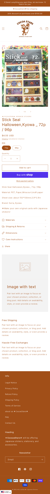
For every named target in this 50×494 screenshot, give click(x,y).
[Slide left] (19, 111)
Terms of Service (13, 406)
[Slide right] (30, 111)
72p (6, 148)
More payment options (25, 181)
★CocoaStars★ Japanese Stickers (27, 489)
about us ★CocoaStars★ (16, 411)
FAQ (7, 417)
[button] (3, 28)
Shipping (5, 139)
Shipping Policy (12, 400)
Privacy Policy (11, 388)
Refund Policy (11, 394)
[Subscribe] (42, 460)
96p (17, 148)
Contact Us (10, 423)
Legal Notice (11, 383)
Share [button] (7, 246)
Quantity (5, 153)
